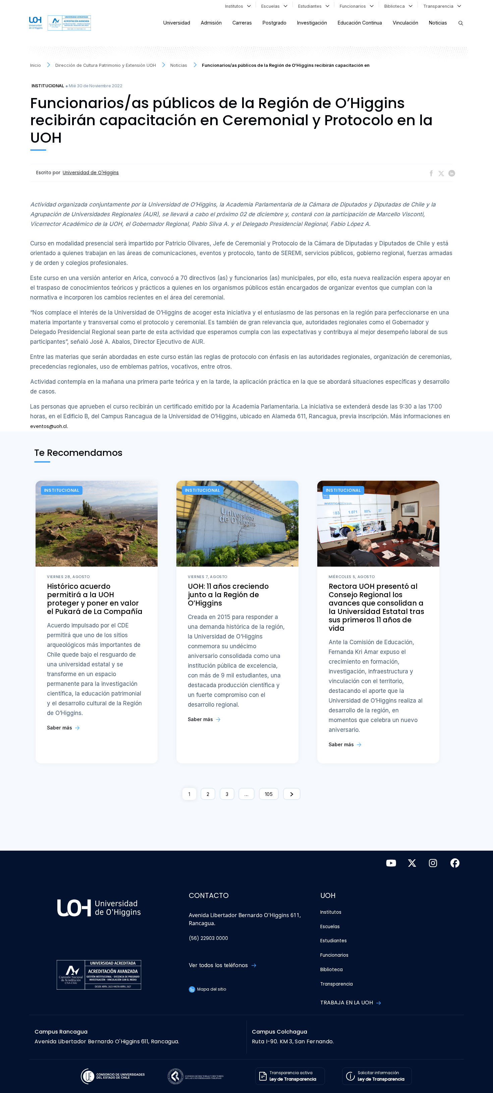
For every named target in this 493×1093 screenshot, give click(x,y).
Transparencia (439, 6)
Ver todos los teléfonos (219, 965)
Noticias (438, 23)
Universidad (176, 23)
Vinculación (405, 23)
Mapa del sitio (211, 989)
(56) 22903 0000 (208, 938)
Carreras (242, 23)
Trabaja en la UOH (347, 1002)
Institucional (48, 85)
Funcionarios (354, 6)
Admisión (211, 23)
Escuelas (271, 6)
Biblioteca (395, 6)
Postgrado (274, 23)
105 (269, 794)
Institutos (235, 6)
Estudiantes (311, 6)
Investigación (312, 23)
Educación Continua (360, 23)
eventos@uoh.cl (48, 426)
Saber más (60, 727)
